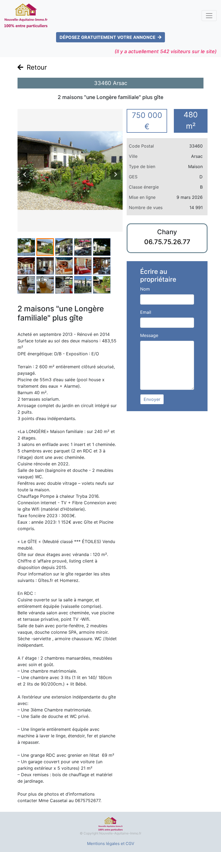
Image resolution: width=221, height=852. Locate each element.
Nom (145, 289)
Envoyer (152, 399)
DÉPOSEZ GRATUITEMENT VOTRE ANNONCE (108, 37)
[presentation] (24, 174)
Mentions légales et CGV (110, 843)
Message (149, 335)
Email (145, 312)
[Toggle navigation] (209, 15)
